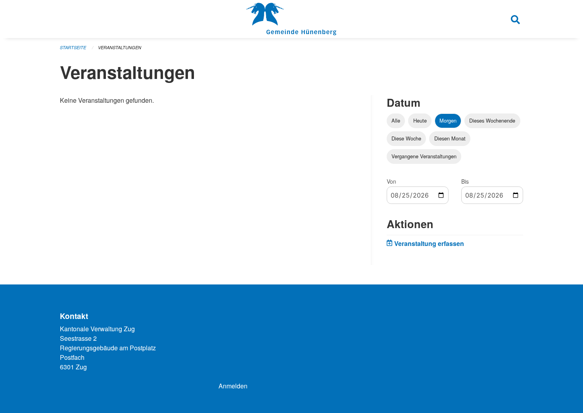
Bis (465, 181)
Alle (395, 120)
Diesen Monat (450, 138)
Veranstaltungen (119, 47)
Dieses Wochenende (492, 120)
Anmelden (233, 385)
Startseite (73, 47)
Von (391, 181)
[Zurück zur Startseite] (291, 19)
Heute (420, 120)
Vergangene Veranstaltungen (423, 156)
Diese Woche (406, 138)
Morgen (447, 120)
